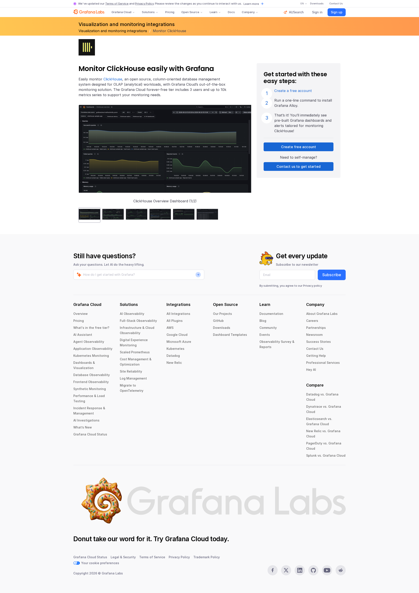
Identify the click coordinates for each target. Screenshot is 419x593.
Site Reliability (131, 371)
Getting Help (316, 355)
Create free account (298, 147)
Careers (312, 321)
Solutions (148, 12)
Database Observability (91, 375)
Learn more (251, 3)
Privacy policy (312, 285)
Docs (231, 12)
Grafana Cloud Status (90, 434)
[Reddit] (341, 570)
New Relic (174, 362)
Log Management (133, 378)
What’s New (82, 427)
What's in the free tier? (91, 327)
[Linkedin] (300, 570)
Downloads (221, 327)
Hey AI (311, 369)
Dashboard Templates (230, 334)
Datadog (173, 355)
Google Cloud (177, 334)
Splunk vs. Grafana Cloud (325, 455)
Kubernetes (175, 348)
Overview (80, 314)
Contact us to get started (298, 166)
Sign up (336, 12)
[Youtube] (327, 570)
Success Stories (318, 341)
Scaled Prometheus (135, 352)
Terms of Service (117, 3)
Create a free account (293, 90)
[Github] (313, 570)
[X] (286, 570)
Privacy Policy (144, 3)
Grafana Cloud (121, 12)
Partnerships (316, 327)
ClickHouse (112, 79)
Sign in (317, 12)
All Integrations (178, 314)
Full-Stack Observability (138, 321)
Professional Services (323, 362)
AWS (170, 327)
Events (264, 334)
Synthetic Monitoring (89, 389)
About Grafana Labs (322, 314)
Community (268, 327)
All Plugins (175, 321)
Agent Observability (88, 341)
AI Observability (132, 314)
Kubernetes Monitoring (91, 355)
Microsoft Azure (179, 341)
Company (248, 12)
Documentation (271, 314)
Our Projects (222, 314)
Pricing (169, 12)
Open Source (190, 12)
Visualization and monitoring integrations (113, 31)
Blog (262, 321)
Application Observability (92, 348)
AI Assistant (82, 334)
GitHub (218, 321)
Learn (213, 12)
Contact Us (314, 348)
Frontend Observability (91, 382)
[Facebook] (273, 570)
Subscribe (331, 274)
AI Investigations (86, 420)
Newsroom (314, 334)
